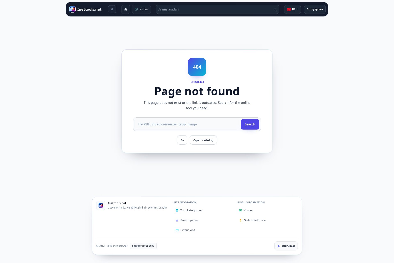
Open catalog (203, 140)
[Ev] (125, 9)
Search (250, 124)
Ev (182, 140)
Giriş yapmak (315, 9)
